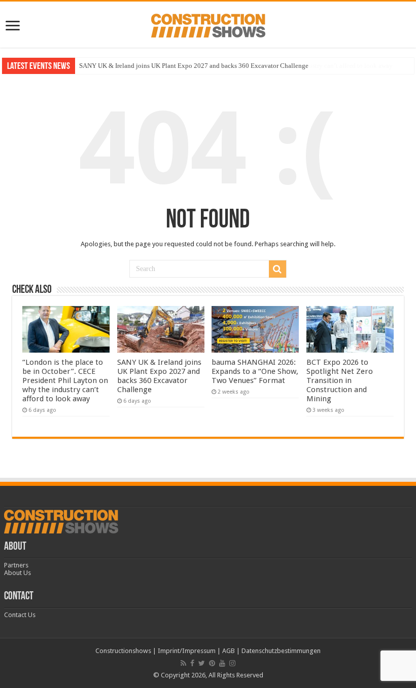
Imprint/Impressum (187, 651)
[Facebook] (192, 663)
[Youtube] (222, 663)
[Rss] (183, 663)
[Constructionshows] (208, 24)
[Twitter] (201, 663)
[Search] (277, 269)
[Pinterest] (212, 663)
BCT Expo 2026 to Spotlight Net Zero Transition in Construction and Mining (339, 380)
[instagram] (232, 663)
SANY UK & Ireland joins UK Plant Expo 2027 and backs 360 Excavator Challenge (193, 65)
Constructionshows (123, 651)
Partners (16, 565)
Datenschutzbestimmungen (281, 651)
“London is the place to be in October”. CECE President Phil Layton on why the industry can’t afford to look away (65, 380)
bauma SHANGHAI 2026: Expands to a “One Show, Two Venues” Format (255, 371)
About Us (17, 573)
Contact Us (20, 615)
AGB (228, 651)
